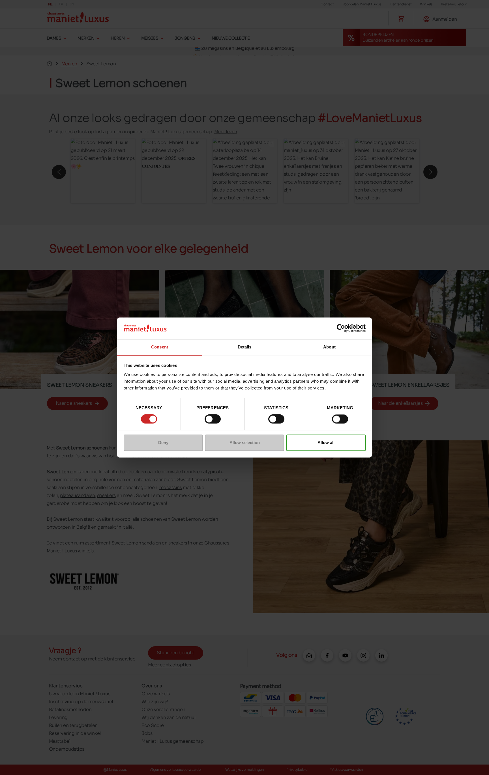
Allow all (326, 442)
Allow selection (245, 442)
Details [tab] (245, 347)
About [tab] (329, 347)
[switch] (213, 419)
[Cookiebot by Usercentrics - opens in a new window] (341, 328)
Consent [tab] (159, 347)
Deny (163, 442)
